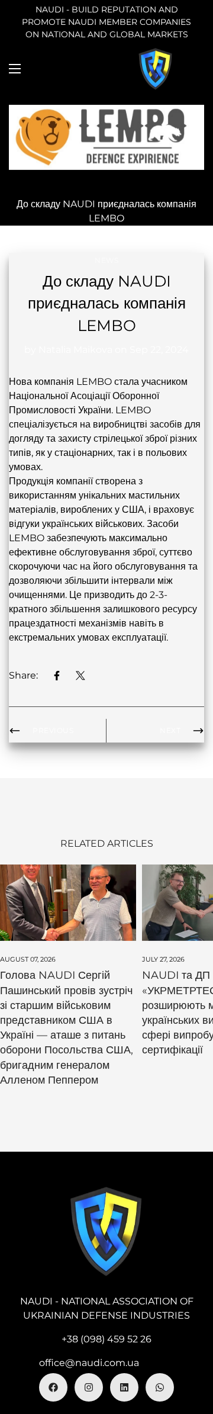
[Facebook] (57, 675)
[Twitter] (80, 675)
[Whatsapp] (160, 1387)
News (106, 260)
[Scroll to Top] (192, 1351)
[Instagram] (89, 1387)
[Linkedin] (124, 1387)
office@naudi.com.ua (89, 1362)
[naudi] (155, 68)
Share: (23, 675)
